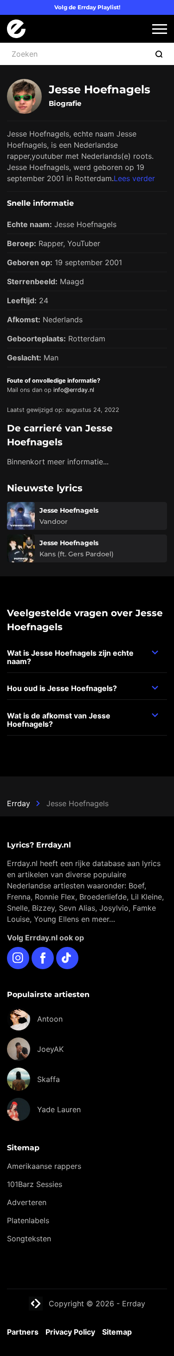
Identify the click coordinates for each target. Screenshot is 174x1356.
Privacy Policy (70, 1331)
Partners (23, 1331)
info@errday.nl (73, 389)
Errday (18, 803)
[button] (159, 29)
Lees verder (134, 178)
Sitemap (117, 1331)
